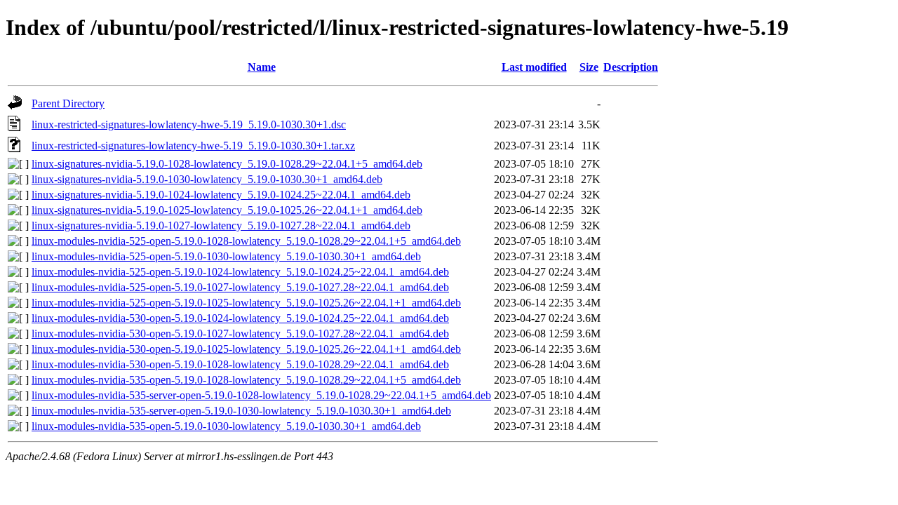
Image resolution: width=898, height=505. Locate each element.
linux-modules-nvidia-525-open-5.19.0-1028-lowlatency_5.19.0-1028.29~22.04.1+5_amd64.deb (246, 241)
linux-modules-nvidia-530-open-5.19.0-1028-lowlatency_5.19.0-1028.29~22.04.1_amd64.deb (240, 364)
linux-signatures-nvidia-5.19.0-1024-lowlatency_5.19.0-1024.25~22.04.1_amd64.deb (221, 195)
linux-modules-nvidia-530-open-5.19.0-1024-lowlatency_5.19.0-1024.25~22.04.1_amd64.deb (240, 318)
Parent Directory (68, 103)
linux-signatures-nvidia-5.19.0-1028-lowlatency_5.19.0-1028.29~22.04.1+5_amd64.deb (227, 164)
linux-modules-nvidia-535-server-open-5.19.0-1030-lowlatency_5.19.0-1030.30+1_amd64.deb (241, 411)
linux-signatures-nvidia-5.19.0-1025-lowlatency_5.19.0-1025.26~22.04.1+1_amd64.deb (227, 210)
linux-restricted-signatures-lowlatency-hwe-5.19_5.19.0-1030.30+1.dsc (189, 124)
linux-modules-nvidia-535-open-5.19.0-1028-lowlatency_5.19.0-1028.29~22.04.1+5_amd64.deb (246, 380)
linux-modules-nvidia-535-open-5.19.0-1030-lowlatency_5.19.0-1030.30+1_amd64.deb (226, 426)
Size (588, 67)
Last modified (534, 67)
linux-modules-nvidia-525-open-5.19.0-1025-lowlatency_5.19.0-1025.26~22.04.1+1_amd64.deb (246, 303)
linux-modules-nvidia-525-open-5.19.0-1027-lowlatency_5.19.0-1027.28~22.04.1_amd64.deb (240, 287)
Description (630, 67)
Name (262, 67)
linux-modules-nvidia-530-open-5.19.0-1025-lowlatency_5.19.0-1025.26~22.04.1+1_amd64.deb (246, 349)
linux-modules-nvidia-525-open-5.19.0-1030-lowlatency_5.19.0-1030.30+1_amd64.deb (226, 256)
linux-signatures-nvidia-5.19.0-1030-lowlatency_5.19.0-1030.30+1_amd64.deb (207, 179)
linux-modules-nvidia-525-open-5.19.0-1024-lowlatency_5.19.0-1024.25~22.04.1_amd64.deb (240, 272)
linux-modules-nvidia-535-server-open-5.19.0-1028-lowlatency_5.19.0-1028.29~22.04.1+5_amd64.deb (261, 395)
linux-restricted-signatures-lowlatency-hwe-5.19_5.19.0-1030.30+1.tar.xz (193, 146)
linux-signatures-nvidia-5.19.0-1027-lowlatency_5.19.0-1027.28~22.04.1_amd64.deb (221, 225)
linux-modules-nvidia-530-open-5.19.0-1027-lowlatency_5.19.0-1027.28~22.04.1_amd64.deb (240, 333)
